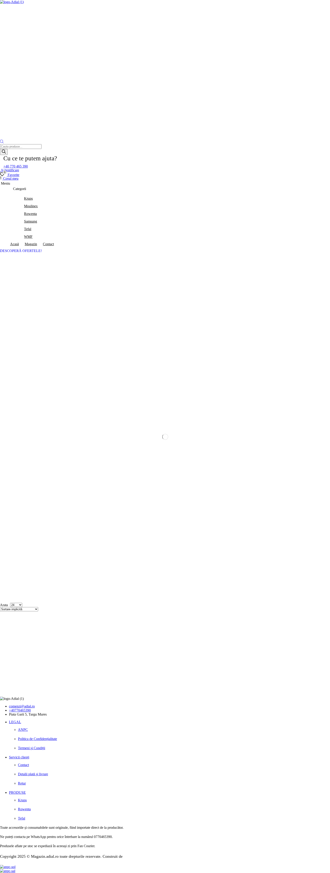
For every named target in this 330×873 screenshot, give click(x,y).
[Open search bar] (2, 142)
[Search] (4, 152)
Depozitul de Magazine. (143, 856)
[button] (15, 166)
